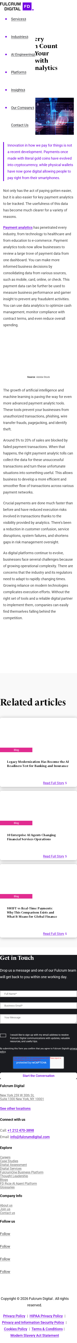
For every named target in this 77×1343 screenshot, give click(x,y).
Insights (17, 90)
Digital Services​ (11, 1168)
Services (17, 19)
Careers (5, 1157)
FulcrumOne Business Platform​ (21, 1172)
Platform (18, 72)
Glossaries (7, 1187)
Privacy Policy (14, 1316)
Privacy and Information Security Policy (33, 1322)
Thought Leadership (14, 1176)
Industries (19, 37)
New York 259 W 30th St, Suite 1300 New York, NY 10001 (22, 1097)
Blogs (4, 1180)
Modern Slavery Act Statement (34, 1335)
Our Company (22, 108)
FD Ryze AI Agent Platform (18, 1183)
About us (6, 1205)
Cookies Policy (15, 1329)
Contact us (7, 1213)
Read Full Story (53, 783)
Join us (5, 1209)
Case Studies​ (9, 1161)
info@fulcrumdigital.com (30, 1137)
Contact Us (19, 125)
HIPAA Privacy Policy (46, 1316)
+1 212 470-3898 (21, 1130)
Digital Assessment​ (13, 1165)
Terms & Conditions (47, 1329)
